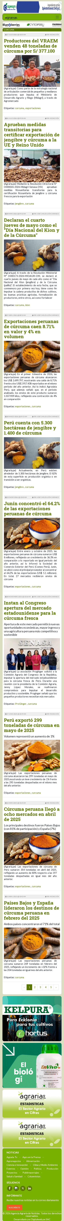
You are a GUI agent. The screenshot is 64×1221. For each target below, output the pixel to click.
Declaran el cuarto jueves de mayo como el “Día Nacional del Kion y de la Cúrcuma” (31, 227)
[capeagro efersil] (32, 1065)
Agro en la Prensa (31, 1157)
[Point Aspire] (32, 7)
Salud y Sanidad (14, 1176)
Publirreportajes (30, 1172)
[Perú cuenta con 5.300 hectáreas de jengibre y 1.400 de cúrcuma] (32, 452)
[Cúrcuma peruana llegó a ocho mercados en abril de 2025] (32, 848)
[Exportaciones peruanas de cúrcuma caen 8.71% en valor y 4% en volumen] (32, 356)
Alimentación (33, 1160)
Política (37, 1168)
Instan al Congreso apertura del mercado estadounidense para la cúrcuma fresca (30, 610)
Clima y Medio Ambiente (45, 1164)
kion (27, 305)
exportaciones (33, 108)
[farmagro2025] (51, 25)
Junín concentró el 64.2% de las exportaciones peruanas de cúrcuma (32, 508)
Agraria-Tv (12, 1157)
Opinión (24, 1168)
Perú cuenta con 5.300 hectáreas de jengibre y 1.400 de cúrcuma (30, 428)
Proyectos (12, 1172)
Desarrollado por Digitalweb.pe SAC (32, 1219)
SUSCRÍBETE (14, 1207)
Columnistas (34, 1176)
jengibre (19, 203)
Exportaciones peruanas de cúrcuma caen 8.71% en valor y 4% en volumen (31, 329)
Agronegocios (14, 1160)
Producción (52, 1168)
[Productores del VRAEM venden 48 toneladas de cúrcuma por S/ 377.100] (32, 70)
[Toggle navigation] (57, 17)
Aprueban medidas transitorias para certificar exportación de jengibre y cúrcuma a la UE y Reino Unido (31, 134)
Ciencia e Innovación (17, 1164)
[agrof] (32, 1103)
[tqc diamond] (32, 1018)
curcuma (19, 108)
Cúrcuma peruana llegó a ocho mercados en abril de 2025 (32, 814)
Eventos (11, 1168)
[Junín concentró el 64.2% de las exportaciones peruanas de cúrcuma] (32, 533)
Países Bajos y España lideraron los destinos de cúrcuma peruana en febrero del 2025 (31, 910)
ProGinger (20, 703)
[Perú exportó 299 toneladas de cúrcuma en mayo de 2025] (32, 755)
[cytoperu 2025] (23, 25)
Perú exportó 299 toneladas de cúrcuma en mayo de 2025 (32, 725)
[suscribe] (32, 1133)
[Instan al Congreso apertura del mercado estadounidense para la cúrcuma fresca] (32, 653)
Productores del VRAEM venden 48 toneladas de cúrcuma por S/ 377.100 (31, 46)
